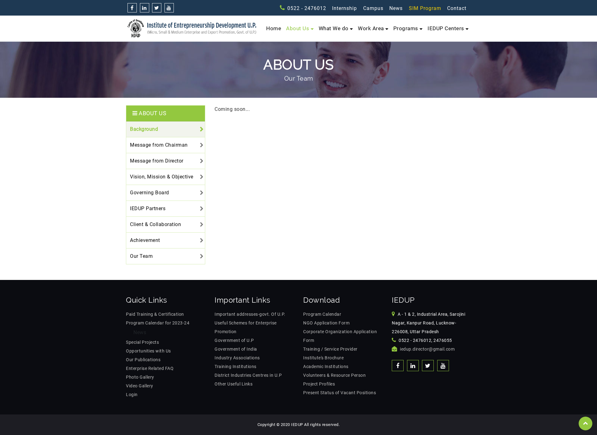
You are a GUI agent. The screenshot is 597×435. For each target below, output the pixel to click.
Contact (456, 8)
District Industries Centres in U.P (248, 375)
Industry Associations (237, 357)
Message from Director (156, 161)
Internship (344, 8)
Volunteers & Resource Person (334, 375)
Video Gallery (139, 385)
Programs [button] (405, 28)
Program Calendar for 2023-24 (157, 322)
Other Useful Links (233, 383)
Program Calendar (322, 314)
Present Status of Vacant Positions (339, 392)
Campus (373, 8)
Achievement (145, 240)
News (396, 8)
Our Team (141, 256)
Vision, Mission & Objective (161, 177)
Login (132, 394)
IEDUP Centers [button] (446, 28)
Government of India (236, 349)
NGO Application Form (326, 322)
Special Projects (142, 342)
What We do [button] (334, 28)
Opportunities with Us (148, 350)
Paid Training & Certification (155, 314)
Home (273, 28)
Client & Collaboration (155, 224)
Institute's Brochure (323, 357)
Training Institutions (236, 366)
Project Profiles (319, 383)
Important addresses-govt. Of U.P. (250, 314)
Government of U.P (234, 340)
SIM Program (425, 8)
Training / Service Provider (330, 349)
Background (144, 129)
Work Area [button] (371, 28)
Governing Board (149, 193)
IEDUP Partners (147, 208)
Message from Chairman (159, 145)
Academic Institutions (326, 366)
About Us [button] (297, 28)
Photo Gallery (140, 377)
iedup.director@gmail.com (427, 349)
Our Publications (143, 359)
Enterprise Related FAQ (150, 368)
